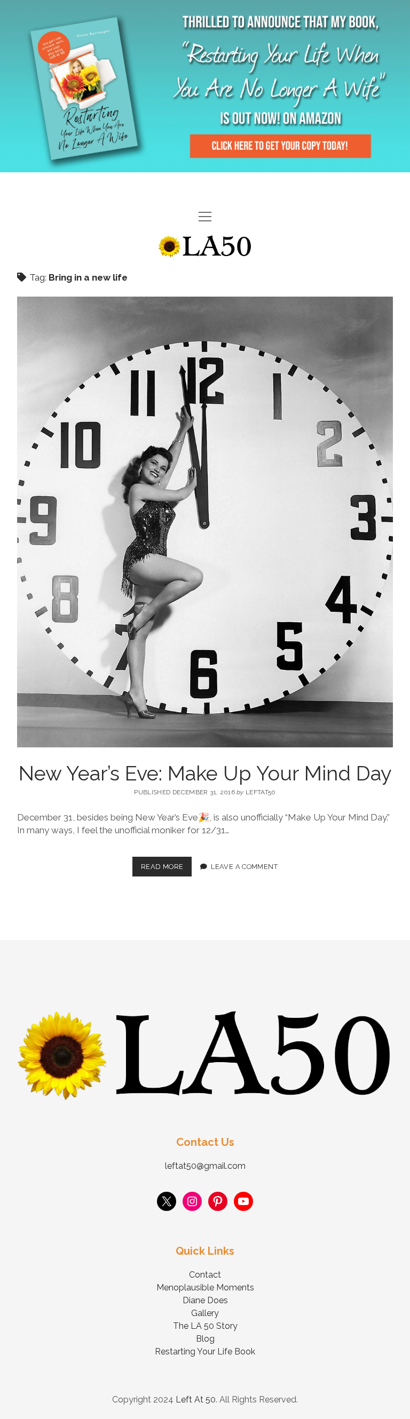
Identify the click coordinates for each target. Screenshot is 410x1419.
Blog (205, 1339)
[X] (166, 1201)
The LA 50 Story (205, 1326)
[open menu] (205, 217)
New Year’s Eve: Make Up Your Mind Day (205, 773)
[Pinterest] (217, 1201)
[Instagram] (192, 1201)
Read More (166, 864)
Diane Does (205, 1300)
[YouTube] (243, 1201)
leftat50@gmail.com (205, 1166)
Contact (205, 1275)
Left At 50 (196, 1399)
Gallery (205, 1313)
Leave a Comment (244, 867)
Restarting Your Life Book (205, 1351)
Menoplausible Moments (205, 1287)
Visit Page (205, 86)
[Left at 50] (205, 253)
